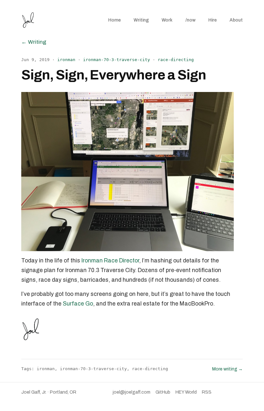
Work (167, 20)
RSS (207, 392)
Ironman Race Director (110, 261)
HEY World (186, 392)
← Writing (33, 42)
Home (114, 20)
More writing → (227, 369)
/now (190, 20)
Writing (141, 20)
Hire (212, 20)
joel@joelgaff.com (131, 392)
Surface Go (78, 304)
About (236, 20)
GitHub (163, 392)
